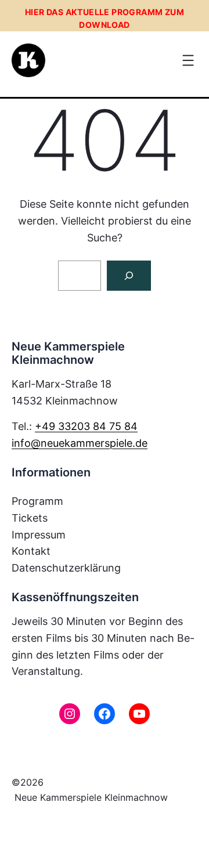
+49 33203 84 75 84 (86, 426)
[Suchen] (129, 276)
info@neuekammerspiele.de (79, 443)
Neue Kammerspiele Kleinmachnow (91, 797)
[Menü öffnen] (188, 60)
